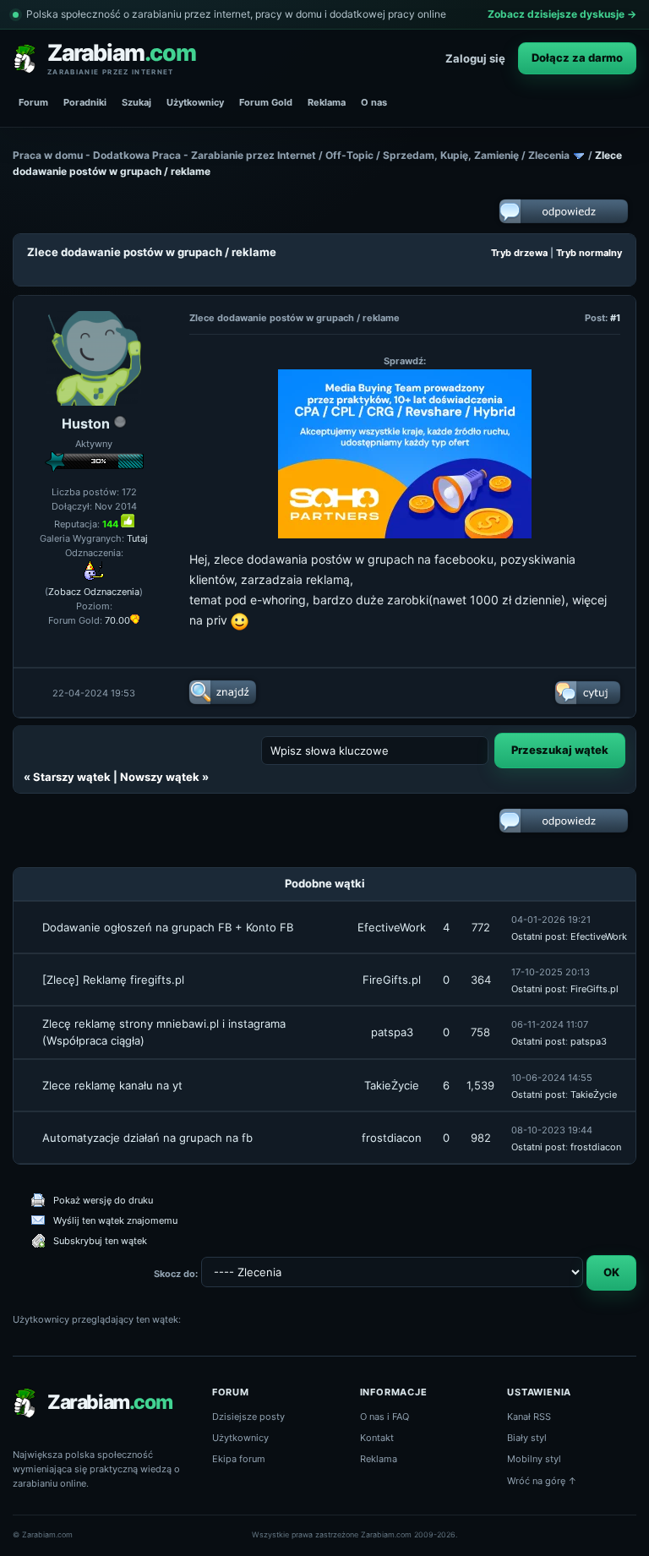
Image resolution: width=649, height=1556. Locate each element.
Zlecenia (549, 155)
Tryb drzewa (519, 253)
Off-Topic (349, 155)
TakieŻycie (391, 1085)
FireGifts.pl (392, 979)
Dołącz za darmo (577, 57)
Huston (86, 423)
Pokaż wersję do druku (103, 1200)
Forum (33, 102)
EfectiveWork (391, 927)
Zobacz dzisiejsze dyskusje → (562, 14)
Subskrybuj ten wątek (100, 1241)
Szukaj (136, 102)
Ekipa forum (238, 1459)
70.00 (117, 620)
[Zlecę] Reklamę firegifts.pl (113, 979)
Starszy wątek (72, 776)
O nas (374, 102)
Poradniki (84, 102)
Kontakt (377, 1438)
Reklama (327, 102)
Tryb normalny (589, 253)
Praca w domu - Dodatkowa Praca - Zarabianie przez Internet (164, 155)
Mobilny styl (534, 1459)
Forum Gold (265, 102)
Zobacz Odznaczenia (93, 592)
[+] (127, 520)
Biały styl (527, 1438)
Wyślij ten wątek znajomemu (115, 1220)
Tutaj (137, 538)
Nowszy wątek (159, 776)
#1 (615, 318)
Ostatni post (538, 936)
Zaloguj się (475, 58)
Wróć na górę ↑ (542, 1481)
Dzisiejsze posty (248, 1416)
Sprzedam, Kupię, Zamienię (451, 155)
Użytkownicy (195, 102)
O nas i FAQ (384, 1416)
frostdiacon (392, 1137)
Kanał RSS (529, 1416)
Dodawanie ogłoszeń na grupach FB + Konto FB (167, 927)
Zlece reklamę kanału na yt (112, 1085)
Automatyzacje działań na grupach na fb (147, 1137)
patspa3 (392, 1032)
